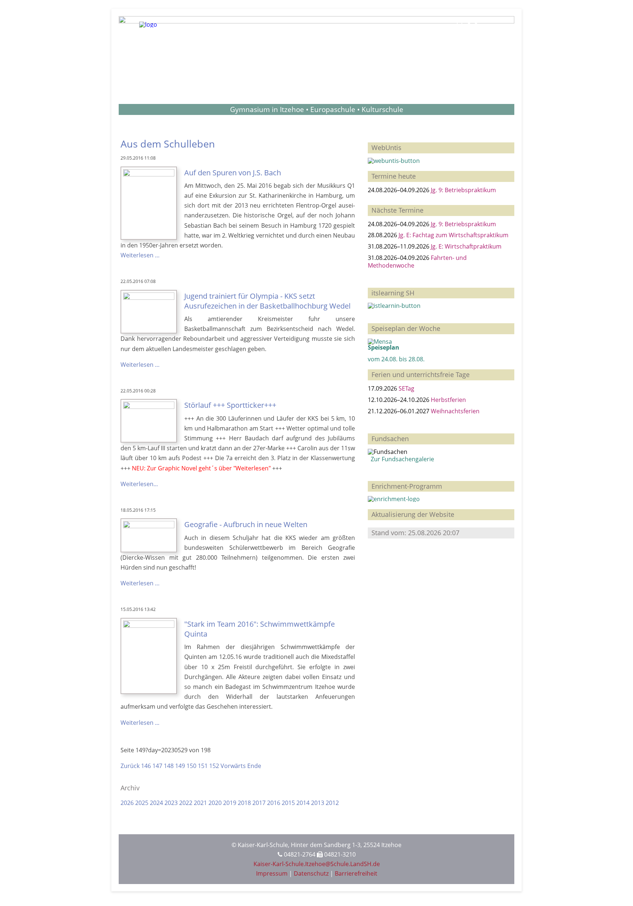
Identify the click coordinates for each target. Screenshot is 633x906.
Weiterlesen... (139, 484)
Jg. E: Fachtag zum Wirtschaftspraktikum (453, 235)
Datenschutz (311, 873)
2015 (288, 803)
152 (214, 766)
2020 (215, 803)
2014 (303, 803)
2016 (273, 803)
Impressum (272, 873)
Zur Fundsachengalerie (401, 459)
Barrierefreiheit (356, 873)
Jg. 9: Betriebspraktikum (463, 190)
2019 (229, 803)
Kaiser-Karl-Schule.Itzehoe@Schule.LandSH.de (316, 864)
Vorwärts (233, 766)
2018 (244, 803)
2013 (317, 803)
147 (157, 766)
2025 (141, 803)
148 (169, 766)
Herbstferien (448, 400)
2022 (185, 803)
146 (146, 766)
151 (203, 766)
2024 (156, 803)
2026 (127, 803)
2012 (332, 803)
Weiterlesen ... (140, 723)
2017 (259, 803)
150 (191, 766)
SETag (406, 388)
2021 (200, 803)
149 (180, 766)
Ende (254, 766)
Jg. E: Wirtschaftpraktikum (466, 246)
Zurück (130, 766)
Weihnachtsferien (455, 411)
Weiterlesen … (140, 255)
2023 (171, 803)
